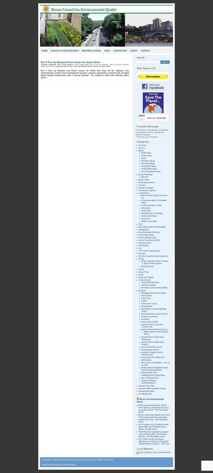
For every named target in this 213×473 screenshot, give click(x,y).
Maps (143, 158)
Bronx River (146, 295)
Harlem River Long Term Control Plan (152, 325)
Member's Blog (148, 161)
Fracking (145, 319)
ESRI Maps (146, 153)
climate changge (145, 188)
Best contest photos (153, 263)
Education (145, 208)
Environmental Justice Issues (154, 314)
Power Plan (143, 272)
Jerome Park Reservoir (151, 347)
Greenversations (148, 285)
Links (107, 51)
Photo (141, 259)
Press (141, 275)
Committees (143, 193)
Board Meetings (145, 174)
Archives (142, 145)
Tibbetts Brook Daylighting (153, 375)
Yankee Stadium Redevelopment (148, 381)
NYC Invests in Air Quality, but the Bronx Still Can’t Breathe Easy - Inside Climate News (153, 426)
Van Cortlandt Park (149, 378)
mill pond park (144, 243)
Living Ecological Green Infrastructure (152, 353)
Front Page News (82, 64)
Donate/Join (120, 51)
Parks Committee (149, 216)
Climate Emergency (147, 190)
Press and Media (146, 277)
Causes (141, 185)
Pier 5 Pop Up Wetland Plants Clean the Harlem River (70, 62)
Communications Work (151, 205)
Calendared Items (146, 182)
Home (45, 51)
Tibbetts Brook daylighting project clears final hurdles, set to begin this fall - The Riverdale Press (153, 434)
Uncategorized (145, 394)
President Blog (148, 163)
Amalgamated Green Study (153, 293)
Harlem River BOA (149, 322)
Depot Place (146, 306)
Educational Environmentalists (152, 227)
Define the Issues (149, 303)
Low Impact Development (152, 357)
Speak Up (145, 219)
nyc (140, 248)
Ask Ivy (141, 148)
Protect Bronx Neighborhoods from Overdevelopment (154, 368)
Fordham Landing (149, 316)
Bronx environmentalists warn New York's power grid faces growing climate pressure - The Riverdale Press (154, 418)
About (133, 51)
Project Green (144, 280)
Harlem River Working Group (154, 329)
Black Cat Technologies (65, 465)
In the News (146, 155)
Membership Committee (152, 213)
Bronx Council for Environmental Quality (83, 9)
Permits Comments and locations (153, 256)
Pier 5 (141, 269)
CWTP (144, 301)
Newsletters (143, 245)
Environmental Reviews (149, 232)
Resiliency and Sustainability (154, 288)
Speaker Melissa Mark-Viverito (152, 388)
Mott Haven (146, 360)
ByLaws (144, 177)
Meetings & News (91, 51)
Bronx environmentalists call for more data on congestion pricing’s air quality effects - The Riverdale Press (153, 408)
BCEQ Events (147, 266)
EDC (140, 224)
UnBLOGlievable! (149, 169)
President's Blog (148, 166)
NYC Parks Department (149, 251)
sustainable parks (146, 391)
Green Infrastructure (147, 237)
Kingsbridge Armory (150, 350)
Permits (141, 253)
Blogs (141, 150)
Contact (145, 51)
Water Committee (47, 66)
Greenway (146, 211)
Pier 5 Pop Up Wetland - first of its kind (105, 64)
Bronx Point (143, 180)
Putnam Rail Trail (149, 372)
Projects (125, 64)
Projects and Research (65, 51)
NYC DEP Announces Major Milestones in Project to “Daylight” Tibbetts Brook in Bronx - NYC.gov (153, 441)
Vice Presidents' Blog (150, 171)
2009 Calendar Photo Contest (154, 261)
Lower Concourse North (149, 240)
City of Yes (146, 298)
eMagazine (143, 229)
